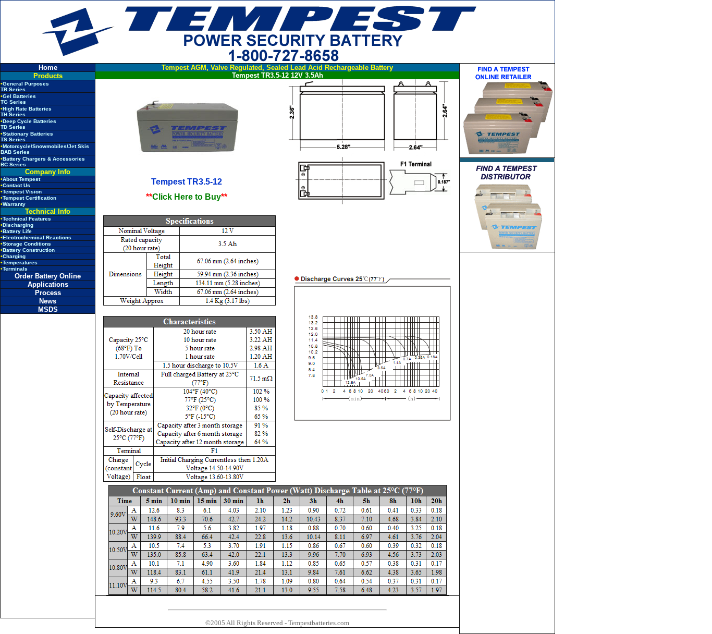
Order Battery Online (48, 276)
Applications (48, 284)
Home (48, 67)
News (47, 301)
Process (48, 293)
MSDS (48, 309)
